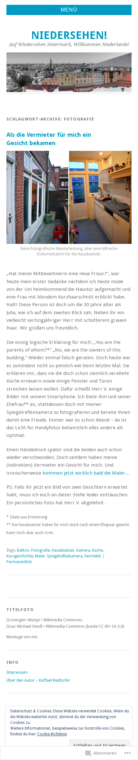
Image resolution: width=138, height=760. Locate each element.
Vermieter (92, 556)
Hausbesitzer (63, 550)
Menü (69, 9)
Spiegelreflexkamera (64, 556)
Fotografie (40, 550)
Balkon (23, 550)
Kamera (83, 550)
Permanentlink (19, 562)
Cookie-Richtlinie (52, 734)
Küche (97, 550)
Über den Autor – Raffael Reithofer (38, 680)
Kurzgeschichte (19, 556)
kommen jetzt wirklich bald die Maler (84, 473)
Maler (40, 556)
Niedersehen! (69, 35)
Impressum (17, 672)
